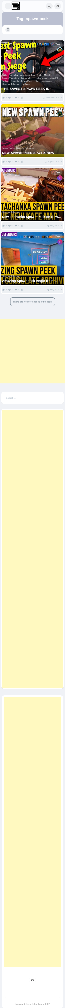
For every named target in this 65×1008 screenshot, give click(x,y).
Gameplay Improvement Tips (22, 75)
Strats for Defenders (11, 84)
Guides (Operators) (10, 78)
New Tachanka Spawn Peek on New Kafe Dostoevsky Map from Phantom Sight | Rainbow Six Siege (31, 217)
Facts (4, 75)
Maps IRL (54, 78)
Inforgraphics (27, 78)
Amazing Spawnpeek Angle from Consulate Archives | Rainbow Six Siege (29, 281)
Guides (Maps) (43, 75)
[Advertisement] (32, 351)
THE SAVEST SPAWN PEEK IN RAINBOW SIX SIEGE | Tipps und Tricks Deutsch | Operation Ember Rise (29, 89)
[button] (8, 6)
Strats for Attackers (43, 81)
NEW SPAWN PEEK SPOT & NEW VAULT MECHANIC (28, 153)
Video (58, 44)
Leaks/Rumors (41, 78)
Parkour (5, 81)
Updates (26, 84)
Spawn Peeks (26, 81)
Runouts (15, 81)
